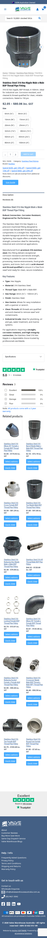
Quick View (10, 467)
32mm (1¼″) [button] (10, 131)
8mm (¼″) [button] (22, 113)
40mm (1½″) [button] (25, 131)
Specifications (10, 356)
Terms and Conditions (11, 863)
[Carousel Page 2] (24, 64)
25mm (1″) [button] (23, 125)
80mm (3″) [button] (9, 142)
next (41, 47)
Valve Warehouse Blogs (11, 841)
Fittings (12, 73)
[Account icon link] (37, 9)
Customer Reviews (9, 833)
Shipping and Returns (11, 866)
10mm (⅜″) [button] (9, 119)
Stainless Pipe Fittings (25, 73)
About (4, 830)
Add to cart (28, 154)
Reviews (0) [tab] (8, 199)
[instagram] (8, 903)
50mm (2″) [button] (9, 136)
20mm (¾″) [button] (9, 125)
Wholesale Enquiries (10, 889)
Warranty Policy (8, 869)
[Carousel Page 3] (27, 64)
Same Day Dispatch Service (13, 838)
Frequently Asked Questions (13, 857)
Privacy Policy (7, 860)
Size (4, 108)
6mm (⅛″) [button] (9, 113)
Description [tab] (8, 194)
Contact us (6, 886)
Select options (11, 461)
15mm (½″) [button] (24, 119)
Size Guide (10, 182)
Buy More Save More (10, 835)
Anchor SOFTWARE (19, 930)
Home (5, 73)
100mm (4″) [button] (24, 142)
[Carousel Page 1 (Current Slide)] (20, 64)
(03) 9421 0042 (11, 896)
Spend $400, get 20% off (22, 170)
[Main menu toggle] (5, 9)
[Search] (39, 18)
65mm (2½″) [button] (24, 136)
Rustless (11, 164)
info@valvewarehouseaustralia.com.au (22, 892)
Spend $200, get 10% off (13, 167)
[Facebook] (3, 903)
